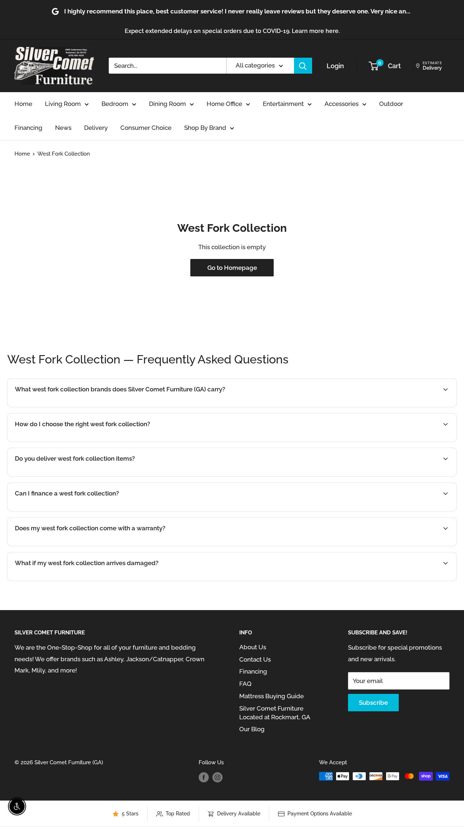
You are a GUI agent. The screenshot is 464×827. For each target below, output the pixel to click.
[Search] (303, 66)
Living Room (63, 103)
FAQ (245, 683)
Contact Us (255, 659)
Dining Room (167, 103)
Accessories (341, 103)
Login (335, 66)
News (63, 127)
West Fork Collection (63, 154)
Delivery (96, 127)
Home (23, 103)
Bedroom (115, 103)
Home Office (224, 103)
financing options (77, 510)
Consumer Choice (145, 127)
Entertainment (283, 103)
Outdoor (391, 103)
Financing (28, 127)
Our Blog (252, 729)
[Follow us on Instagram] (217, 777)
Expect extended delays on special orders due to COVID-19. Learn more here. (232, 31)
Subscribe (373, 702)
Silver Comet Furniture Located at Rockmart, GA (274, 713)
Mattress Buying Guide (271, 696)
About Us (252, 647)
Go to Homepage (232, 267)
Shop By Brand (205, 127)
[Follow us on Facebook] (204, 777)
